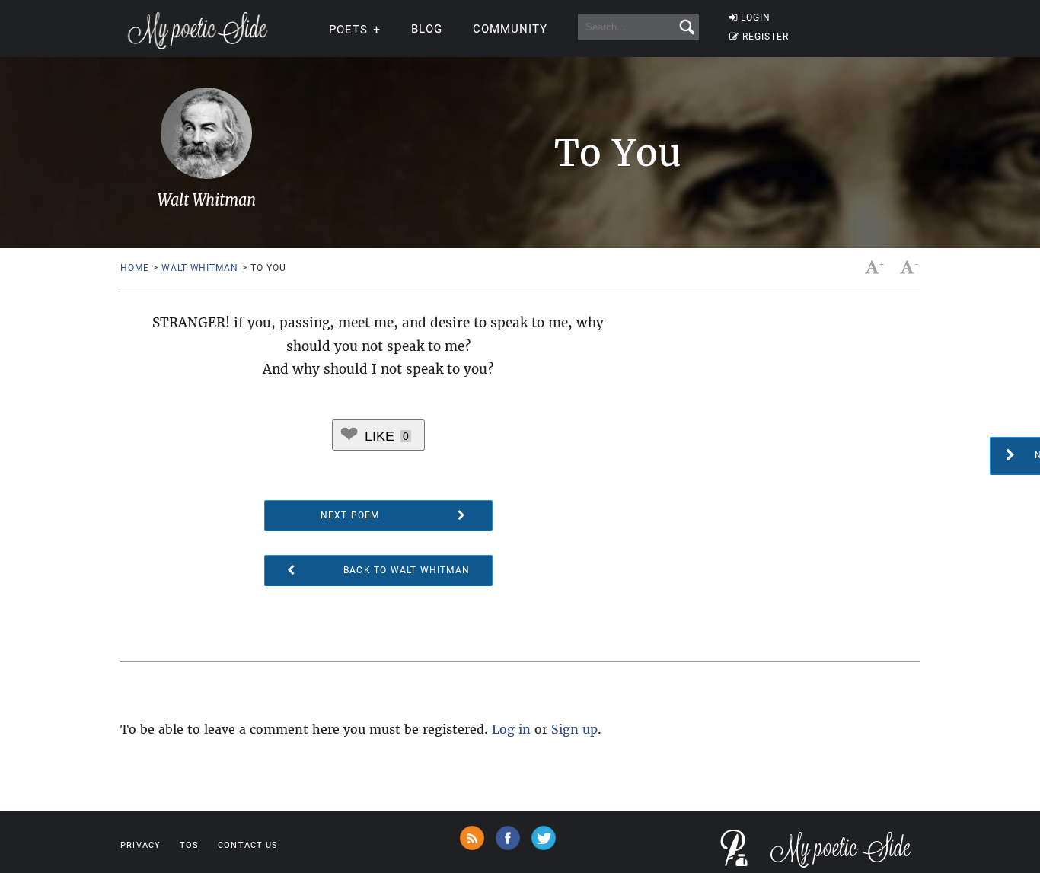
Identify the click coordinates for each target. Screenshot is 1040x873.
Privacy (140, 845)
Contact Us (248, 845)
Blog (426, 29)
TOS (189, 845)
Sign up (574, 729)
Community (510, 29)
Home (134, 268)
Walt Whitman (199, 268)
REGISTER (765, 36)
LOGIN (755, 17)
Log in (511, 729)
